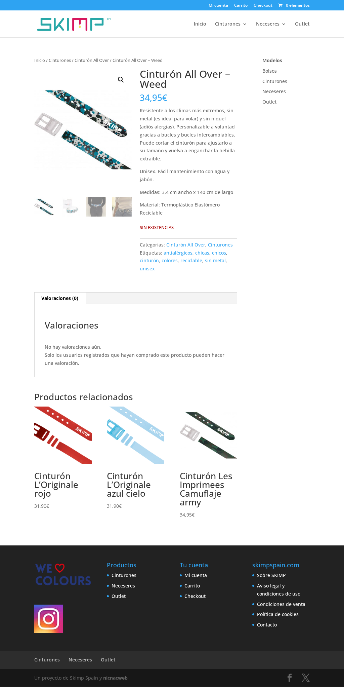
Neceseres (268, 24)
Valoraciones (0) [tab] (59, 298)
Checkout (263, 5)
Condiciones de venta (281, 604)
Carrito (241, 5)
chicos (219, 253)
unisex (147, 268)
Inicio (200, 24)
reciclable (191, 260)
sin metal (215, 260)
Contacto (267, 624)
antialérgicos (178, 253)
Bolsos (269, 71)
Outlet (302, 24)
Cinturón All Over (92, 60)
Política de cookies (278, 614)
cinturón (149, 260)
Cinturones (228, 24)
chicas (202, 253)
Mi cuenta (218, 5)
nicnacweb (115, 678)
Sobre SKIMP (271, 575)
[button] (121, 80)
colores (170, 260)
